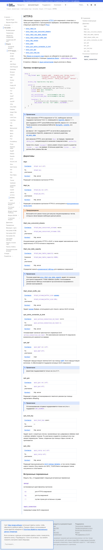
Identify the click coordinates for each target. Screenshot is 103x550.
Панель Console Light (11, 243)
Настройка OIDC (11, 233)
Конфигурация (10, 30)
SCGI (11, 159)
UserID (12, 190)
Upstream (13, 183)
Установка (7, 25)
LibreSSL (67, 125)
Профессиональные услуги (83, 528)
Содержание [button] (86, 18)
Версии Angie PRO (11, 22)
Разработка (7, 256)
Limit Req (12, 120)
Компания (57, 5)
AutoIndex (13, 69)
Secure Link (13, 161)
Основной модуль (11, 47)
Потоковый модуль (11, 203)
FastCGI (12, 88)
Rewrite (12, 156)
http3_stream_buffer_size (91, 37)
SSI (11, 169)
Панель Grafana (11, 246)
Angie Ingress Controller (87, 540)
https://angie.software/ (15, 525)
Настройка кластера (9, 239)
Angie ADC (55, 532)
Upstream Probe (13, 186)
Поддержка (46, 5)
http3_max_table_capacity (91, 34)
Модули (41, 9)
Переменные (10, 225)
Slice (11, 164)
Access (12, 53)
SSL (11, 172)
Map (11, 125)
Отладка (6, 253)
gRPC (12, 98)
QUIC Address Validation (52, 464)
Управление (9, 33)
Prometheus (13, 141)
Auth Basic (13, 64)
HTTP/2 (12, 195)
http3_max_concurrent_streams (93, 32)
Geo (11, 93)
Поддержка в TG (82, 534)
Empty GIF (13, 85)
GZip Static (13, 107)
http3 (85, 26)
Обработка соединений (9, 36)
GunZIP (12, 101)
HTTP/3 (55, 9)
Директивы (9, 222)
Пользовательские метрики (11, 250)
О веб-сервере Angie (26, 9)
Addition (12, 58)
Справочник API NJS (11, 40)
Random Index (12, 147)
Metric (11, 131)
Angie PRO (55, 528)
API (11, 61)
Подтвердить (9, 544)
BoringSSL (59, 125)
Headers (12, 109)
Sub (11, 177)
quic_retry (86, 51)
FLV (11, 91)
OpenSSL (61, 120)
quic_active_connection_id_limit (93, 40)
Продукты (21, 5)
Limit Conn (13, 117)
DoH (11, 82)
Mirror (11, 133)
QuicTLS (29, 127)
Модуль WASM (12, 215)
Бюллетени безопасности (83, 530)
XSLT (11, 200)
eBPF (62, 361)
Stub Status (13, 175)
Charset (12, 75)
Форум (77, 532)
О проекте (7, 17)
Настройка (35, 9)
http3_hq (86, 29)
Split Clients (13, 167)
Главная (8, 9)
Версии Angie (10, 19)
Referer (12, 153)
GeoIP (12, 96)
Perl (11, 139)
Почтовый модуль (11, 207)
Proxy (11, 144)
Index (11, 115)
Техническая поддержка (83, 526)
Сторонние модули (11, 218)
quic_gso (86, 45)
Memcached (13, 128)
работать (76, 1)
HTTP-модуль (48, 9)
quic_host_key (88, 48)
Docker (12, 80)
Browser (12, 72)
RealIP (12, 151)
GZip (11, 104)
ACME (12, 56)
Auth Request (14, 66)
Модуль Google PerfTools (12, 212)
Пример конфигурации (89, 21)
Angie (54, 526)
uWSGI (12, 192)
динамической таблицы (46, 269)
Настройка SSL (10, 236)
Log (11, 122)
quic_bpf (86, 43)
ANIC (53, 530)
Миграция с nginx (11, 228)
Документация (33, 5)
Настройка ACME (11, 230)
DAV (11, 77)
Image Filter (13, 112)
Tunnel (12, 180)
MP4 (11, 136)
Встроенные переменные (90, 53)
